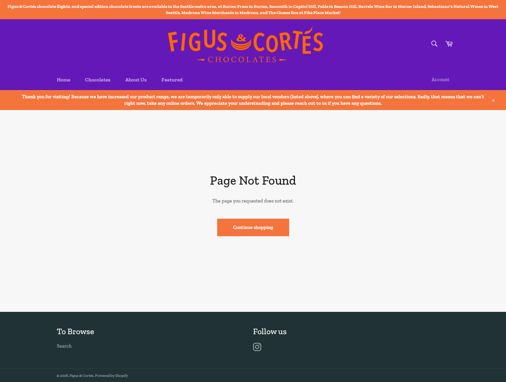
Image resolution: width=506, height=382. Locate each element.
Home (63, 80)
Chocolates (97, 80)
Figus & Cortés (82, 375)
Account (440, 80)
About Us (136, 80)
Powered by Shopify (111, 375)
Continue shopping (253, 227)
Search (64, 346)
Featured (172, 80)
